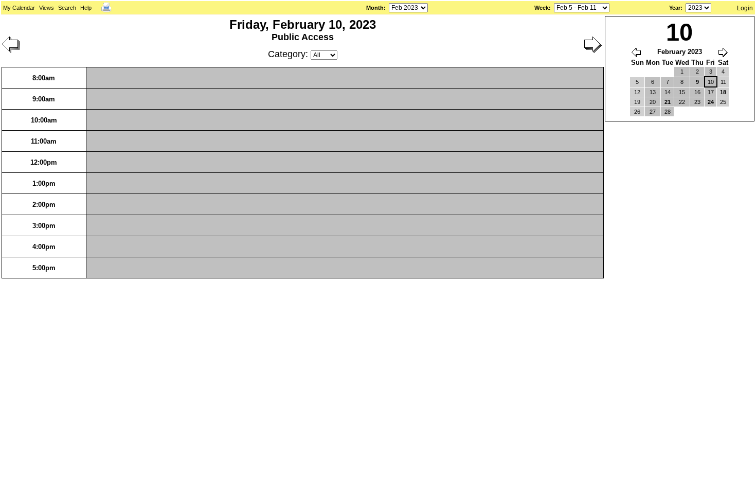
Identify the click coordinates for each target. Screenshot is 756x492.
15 (682, 92)
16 (697, 92)
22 (682, 102)
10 (711, 82)
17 (711, 92)
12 (637, 92)
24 (711, 102)
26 (637, 112)
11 (723, 82)
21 (667, 102)
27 (653, 112)
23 (697, 102)
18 (723, 92)
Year (674, 8)
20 (653, 102)
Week (541, 8)
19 (637, 102)
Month (375, 8)
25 (723, 102)
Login (745, 8)
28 (667, 112)
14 (667, 92)
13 (653, 92)
